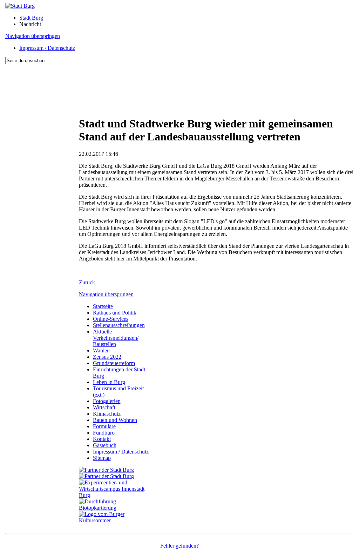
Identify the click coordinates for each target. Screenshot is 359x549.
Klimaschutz (107, 414)
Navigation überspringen (32, 36)
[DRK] (116, 520)
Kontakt (102, 439)
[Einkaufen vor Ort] (106, 470)
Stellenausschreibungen (119, 325)
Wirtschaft (104, 407)
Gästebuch (104, 445)
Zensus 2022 (107, 357)
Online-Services (110, 319)
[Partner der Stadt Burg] (106, 476)
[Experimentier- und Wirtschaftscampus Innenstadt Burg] (116, 495)
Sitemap (102, 458)
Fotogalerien (107, 401)
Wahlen (101, 350)
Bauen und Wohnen (115, 420)
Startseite (103, 306)
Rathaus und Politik (114, 313)
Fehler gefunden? (179, 546)
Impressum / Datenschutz (47, 48)
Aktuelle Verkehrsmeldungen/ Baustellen (115, 338)
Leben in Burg (109, 382)
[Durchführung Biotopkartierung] (116, 508)
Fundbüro (104, 433)
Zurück (87, 282)
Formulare (104, 426)
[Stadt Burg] (20, 6)
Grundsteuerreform (114, 363)
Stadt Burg (31, 18)
